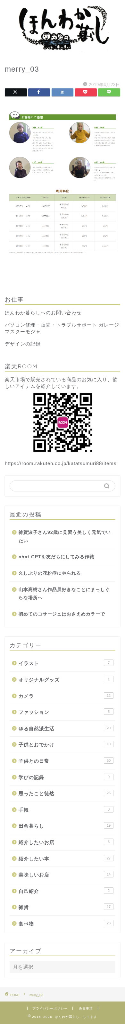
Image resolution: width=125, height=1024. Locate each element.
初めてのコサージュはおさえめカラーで (62, 614)
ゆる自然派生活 (65, 728)
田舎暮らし (65, 826)
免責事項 (86, 1008)
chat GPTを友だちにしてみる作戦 (56, 556)
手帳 (64, 810)
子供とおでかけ (65, 744)
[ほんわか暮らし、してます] (62, 51)
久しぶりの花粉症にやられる (50, 573)
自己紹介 (64, 891)
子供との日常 (65, 761)
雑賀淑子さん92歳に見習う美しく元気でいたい (65, 536)
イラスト (64, 663)
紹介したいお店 (64, 842)
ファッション (64, 712)
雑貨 (65, 907)
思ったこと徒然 (65, 793)
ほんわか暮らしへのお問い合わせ (43, 312)
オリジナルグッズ (64, 679)
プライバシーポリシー (50, 1008)
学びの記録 (64, 777)
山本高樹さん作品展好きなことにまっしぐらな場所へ (64, 593)
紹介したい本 (65, 858)
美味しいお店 (65, 874)
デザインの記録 (23, 343)
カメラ (65, 696)
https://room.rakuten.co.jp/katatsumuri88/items (61, 463)
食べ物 (65, 923)
